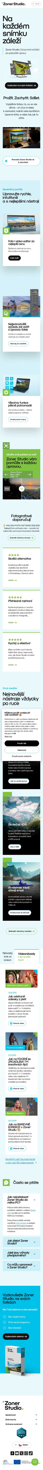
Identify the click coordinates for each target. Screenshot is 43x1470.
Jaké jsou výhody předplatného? (18, 1254)
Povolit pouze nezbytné (21, 756)
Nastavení (22, 750)
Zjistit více (8, 736)
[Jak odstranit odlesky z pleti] (21, 979)
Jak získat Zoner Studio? (17, 1242)
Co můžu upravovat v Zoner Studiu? (19, 1266)
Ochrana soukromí (14, 1424)
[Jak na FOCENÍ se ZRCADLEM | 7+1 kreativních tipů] (21, 1041)
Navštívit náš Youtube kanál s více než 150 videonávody (20, 1161)
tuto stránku (21, 1223)
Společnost (11, 1415)
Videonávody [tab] (26, 956)
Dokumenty (11, 1420)
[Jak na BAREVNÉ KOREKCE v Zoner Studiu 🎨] (21, 1107)
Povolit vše (21, 743)
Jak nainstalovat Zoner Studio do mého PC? (17, 1199)
